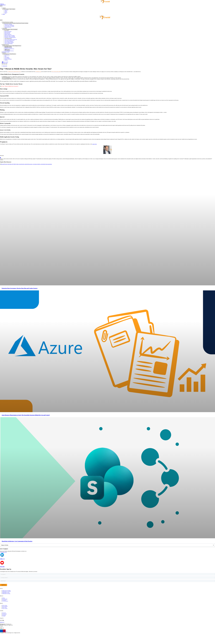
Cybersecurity (4, 65)
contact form (94, 144)
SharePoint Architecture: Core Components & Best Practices (17, 541)
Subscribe (2, 566)
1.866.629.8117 (7, 620)
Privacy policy (2, 634)
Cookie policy (2, 636)
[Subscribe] (2, 564)
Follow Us (2, 558)
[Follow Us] (2, 556)
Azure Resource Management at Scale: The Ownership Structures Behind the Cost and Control (26, 415)
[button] (213, 545)
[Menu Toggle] (1, 6)
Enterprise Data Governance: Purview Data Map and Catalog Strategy (20, 288)
